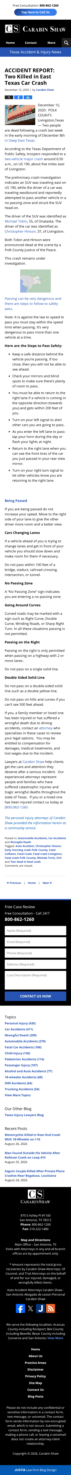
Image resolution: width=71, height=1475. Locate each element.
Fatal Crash (24, 854)
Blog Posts (35, 1396)
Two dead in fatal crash (25, 861)
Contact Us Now (35, 996)
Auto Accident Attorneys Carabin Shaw (34, 1290)
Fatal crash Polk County (20, 858)
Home (10, 43)
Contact (31, 43)
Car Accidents (57, 838)
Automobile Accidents (32, 838)
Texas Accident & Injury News (35, 28)
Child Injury (17, 1053)
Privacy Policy (35, 1376)
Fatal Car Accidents (23, 1047)
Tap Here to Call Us (35, 12)
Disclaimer (35, 1369)
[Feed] (50, 1308)
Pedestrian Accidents (24, 1059)
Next (47, 882)
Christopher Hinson (48, 846)
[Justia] (40, 1308)
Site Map (35, 1383)
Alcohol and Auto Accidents (28, 1071)
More (51, 43)
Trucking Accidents (22, 1089)
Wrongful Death (20, 842)
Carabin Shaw (49, 1453)
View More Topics (18, 1095)
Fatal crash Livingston (47, 854)
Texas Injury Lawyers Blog (24, 1115)
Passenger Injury (21, 1065)
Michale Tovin (46, 858)
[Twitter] (30, 1308)
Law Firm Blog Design (36, 1470)
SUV (59, 858)
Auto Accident (25, 846)
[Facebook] (20, 1308)
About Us (35, 1356)
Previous (14, 882)
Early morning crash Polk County (26, 850)
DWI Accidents (18, 1083)
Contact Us (35, 1390)
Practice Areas (35, 1363)
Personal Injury (20, 1023)
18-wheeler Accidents (24, 1077)
